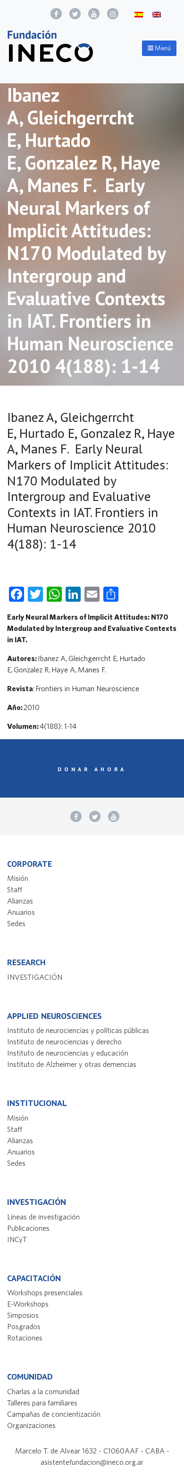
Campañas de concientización (53, 1414)
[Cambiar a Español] (139, 14)
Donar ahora (92, 769)
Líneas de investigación (43, 1216)
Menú (162, 48)
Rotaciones (24, 1337)
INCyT (17, 1239)
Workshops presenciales (45, 1292)
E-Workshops (28, 1303)
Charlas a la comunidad (43, 1391)
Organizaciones (31, 1425)
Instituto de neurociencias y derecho (64, 1041)
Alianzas (20, 900)
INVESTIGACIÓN (34, 977)
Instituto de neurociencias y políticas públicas (78, 1030)
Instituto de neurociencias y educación (67, 1053)
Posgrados (24, 1326)
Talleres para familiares (42, 1402)
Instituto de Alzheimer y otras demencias (71, 1064)
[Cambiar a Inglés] (157, 14)
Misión (17, 878)
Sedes (16, 923)
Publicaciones (28, 1228)
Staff (14, 889)
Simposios (23, 1315)
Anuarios (21, 912)
